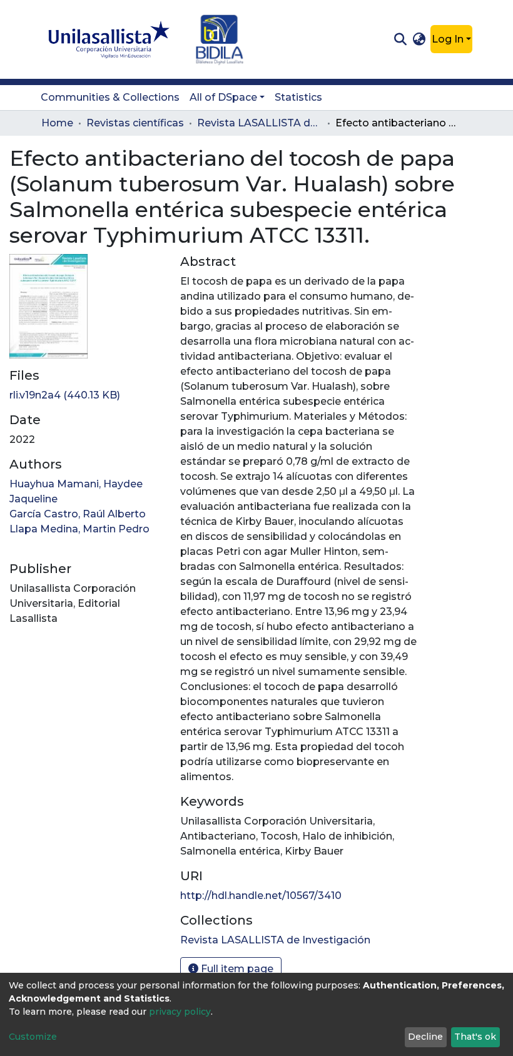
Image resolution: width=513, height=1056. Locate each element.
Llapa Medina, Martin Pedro (79, 529)
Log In (448, 39)
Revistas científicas (135, 123)
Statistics (298, 97)
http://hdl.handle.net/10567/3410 (261, 895)
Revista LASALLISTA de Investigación (259, 123)
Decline (425, 1036)
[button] (419, 39)
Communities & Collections (110, 97)
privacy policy (180, 1011)
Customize (33, 1036)
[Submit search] (400, 39)
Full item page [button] (235, 969)
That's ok (475, 1036)
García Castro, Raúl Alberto (77, 514)
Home (57, 123)
